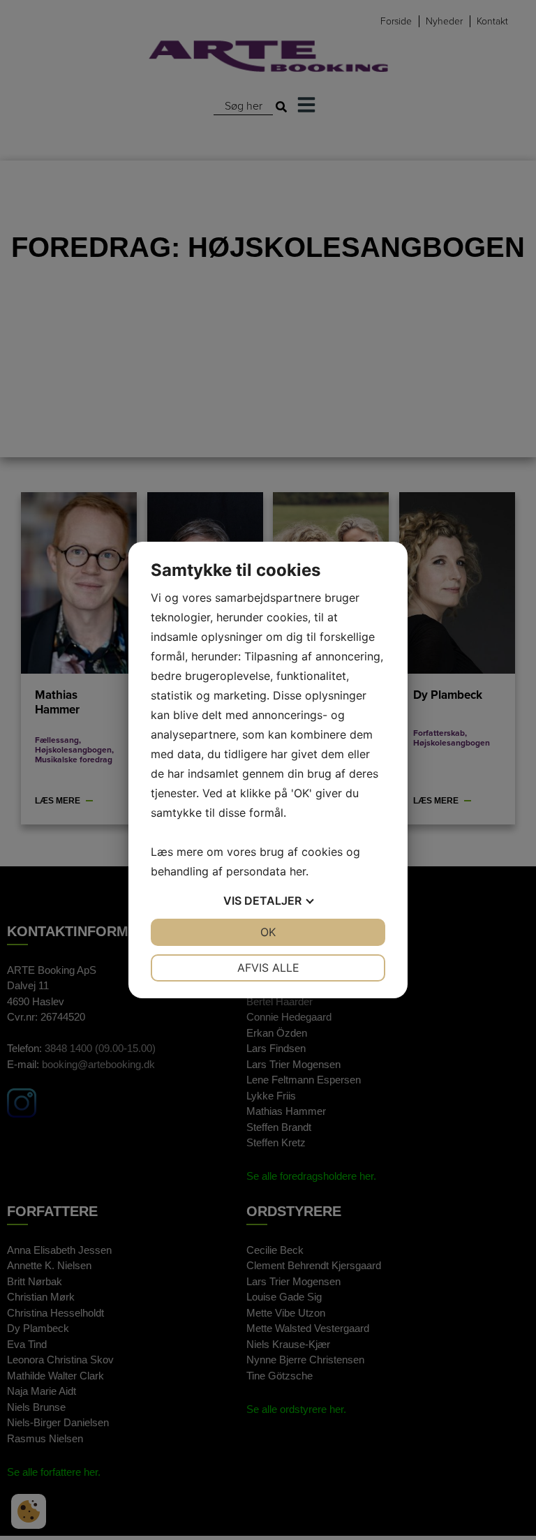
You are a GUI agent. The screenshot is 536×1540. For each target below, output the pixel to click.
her (298, 871)
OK (268, 932)
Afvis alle (268, 968)
